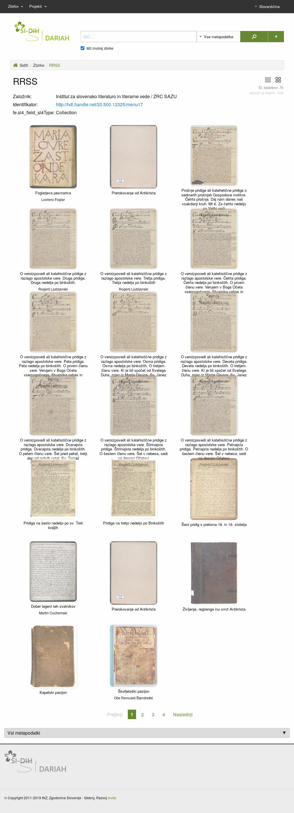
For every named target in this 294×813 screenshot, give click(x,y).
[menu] (147, 6)
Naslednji (183, 714)
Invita (112, 797)
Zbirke (39, 65)
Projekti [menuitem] (35, 6)
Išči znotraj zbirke (99, 48)
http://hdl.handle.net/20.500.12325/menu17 (99, 104)
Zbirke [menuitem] (13, 6)
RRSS (54, 65)
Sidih (24, 65)
